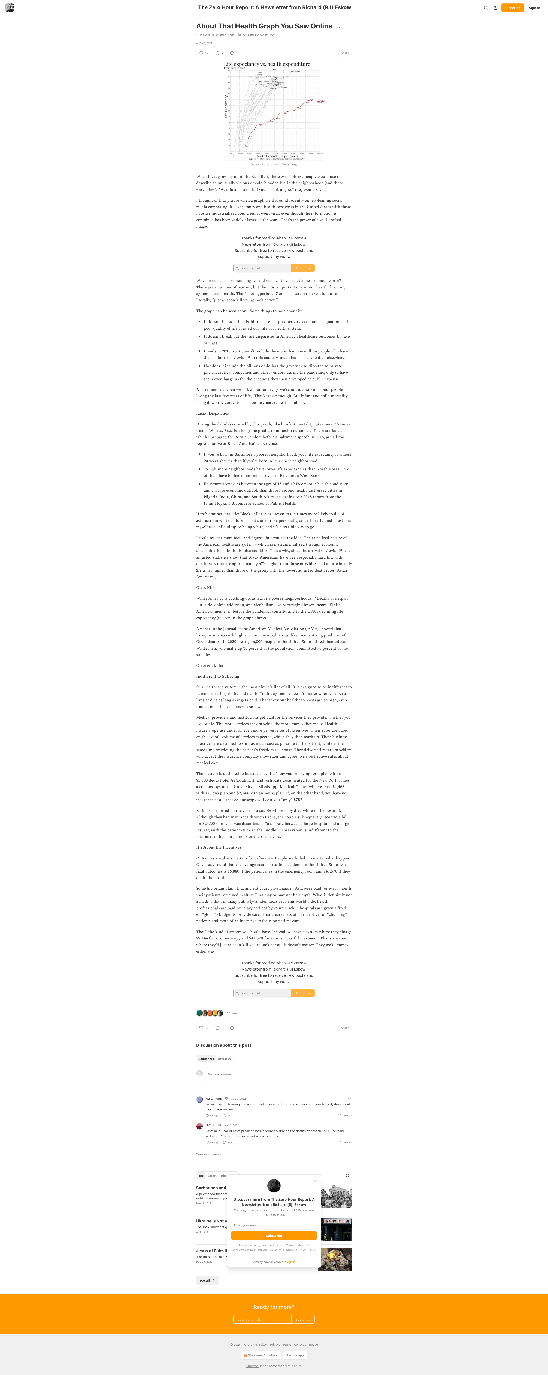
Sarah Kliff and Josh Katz (258, 780)
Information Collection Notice (273, 1250)
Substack (252, 1366)
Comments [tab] (206, 1059)
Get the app (295, 1355)
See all (205, 1280)
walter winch (215, 1098)
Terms (287, 1344)
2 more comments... (210, 1154)
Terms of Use (294, 1245)
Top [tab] (201, 1176)
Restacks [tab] (224, 1059)
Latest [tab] (212, 1176)
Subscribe (513, 8)
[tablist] (214, 1059)
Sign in (534, 8)
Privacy (275, 1344)
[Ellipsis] (349, 1098)
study (209, 865)
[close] (315, 1180)
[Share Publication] (495, 7)
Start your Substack (262, 1355)
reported (221, 810)
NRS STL (211, 1125)
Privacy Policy (306, 1250)
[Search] (486, 7)
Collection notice (306, 1344)
